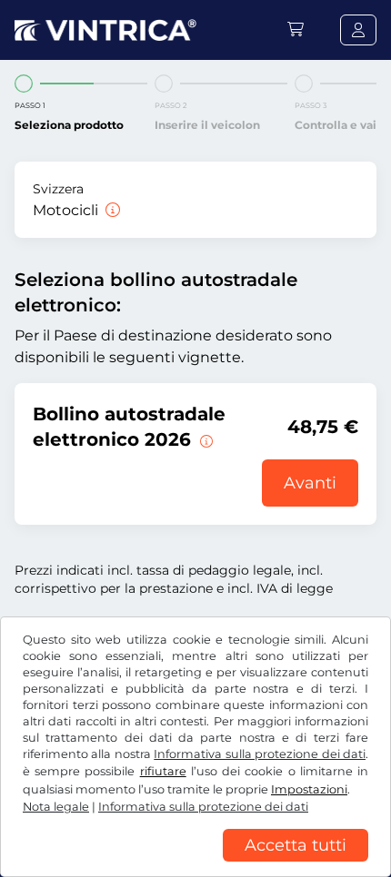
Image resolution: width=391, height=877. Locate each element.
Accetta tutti (295, 845)
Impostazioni (309, 789)
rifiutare (163, 771)
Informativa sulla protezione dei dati (260, 754)
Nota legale (56, 806)
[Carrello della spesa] (295, 29)
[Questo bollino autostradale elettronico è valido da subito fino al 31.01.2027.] (204, 439)
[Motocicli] (111, 210)
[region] (195, 863)
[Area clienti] (358, 30)
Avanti (310, 483)
